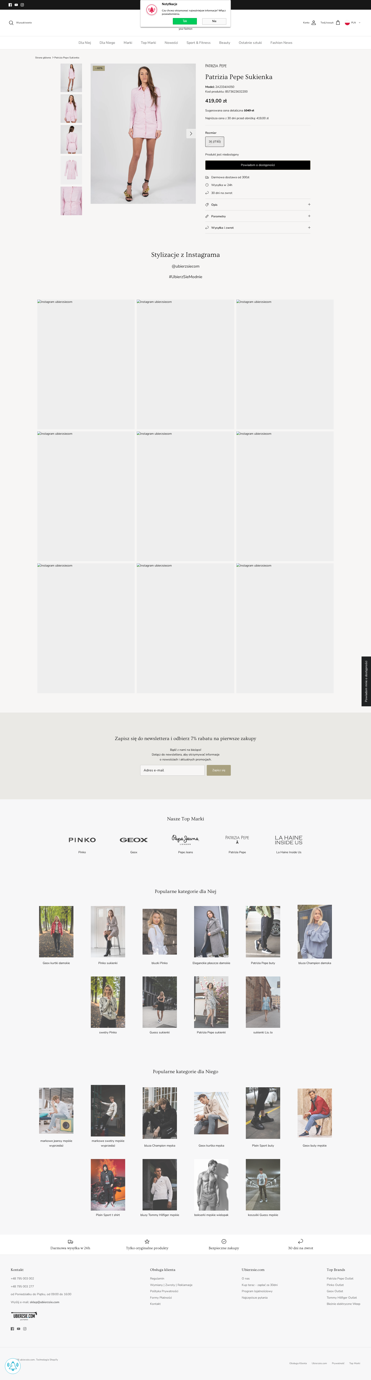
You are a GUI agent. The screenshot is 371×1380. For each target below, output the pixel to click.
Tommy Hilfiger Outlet (342, 1298)
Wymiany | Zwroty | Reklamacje (171, 1285)
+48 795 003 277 (22, 1286)
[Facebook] (10, 4)
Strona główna (43, 57)
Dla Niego (107, 42)
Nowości (171, 42)
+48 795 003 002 (22, 1278)
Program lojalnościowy (257, 1291)
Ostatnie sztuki (250, 42)
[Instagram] (22, 4)
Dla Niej (85, 42)
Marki (128, 42)
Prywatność (338, 1363)
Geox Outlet (335, 1291)
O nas (246, 1278)
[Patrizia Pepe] (216, 67)
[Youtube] (16, 4)
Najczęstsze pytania (255, 1298)
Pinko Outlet (335, 1285)
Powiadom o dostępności (258, 165)
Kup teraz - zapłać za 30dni (260, 1285)
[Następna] (191, 133)
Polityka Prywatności (164, 1291)
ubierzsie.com (27, 1359)
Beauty (224, 42)
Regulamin (157, 1278)
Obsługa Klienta (298, 1363)
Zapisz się (218, 770)
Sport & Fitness (199, 42)
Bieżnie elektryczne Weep (343, 1304)
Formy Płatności (161, 1298)
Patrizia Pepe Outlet (340, 1278)
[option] (143, 134)
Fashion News (281, 42)
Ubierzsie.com (319, 1363)
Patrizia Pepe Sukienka (66, 57)
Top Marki (148, 42)
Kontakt (155, 1304)
